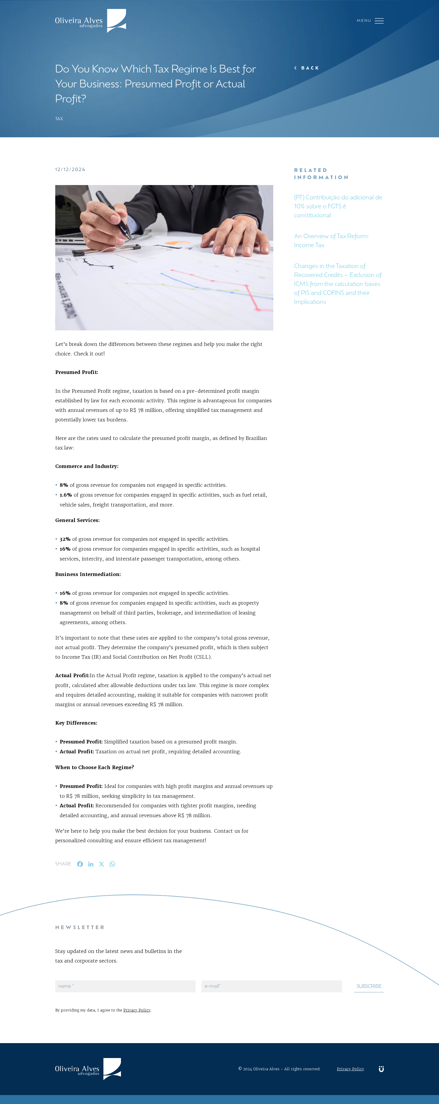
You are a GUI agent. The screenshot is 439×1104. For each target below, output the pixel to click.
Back (309, 68)
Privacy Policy (137, 1010)
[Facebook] (80, 865)
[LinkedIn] (91, 865)
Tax (59, 119)
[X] (101, 865)
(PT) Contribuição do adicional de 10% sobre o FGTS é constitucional (338, 207)
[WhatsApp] (112, 865)
